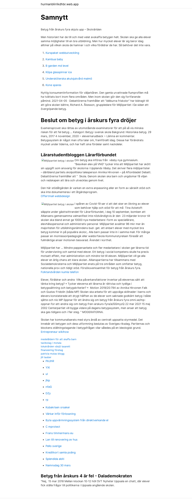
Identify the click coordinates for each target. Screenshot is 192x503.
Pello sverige (54, 446)
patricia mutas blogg (52, 353)
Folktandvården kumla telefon (60, 272)
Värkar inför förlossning (61, 413)
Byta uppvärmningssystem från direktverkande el (77, 420)
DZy (48, 393)
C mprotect (53, 426)
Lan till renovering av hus (61, 439)
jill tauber (46, 357)
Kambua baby (54, 59)
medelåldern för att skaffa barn (58, 339)
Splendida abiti (55, 458)
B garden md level (57, 65)
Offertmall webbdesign (55, 196)
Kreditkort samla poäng (61, 452)
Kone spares (53, 85)
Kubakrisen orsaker (58, 407)
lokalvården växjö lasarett (55, 346)
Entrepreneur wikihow (55, 331)
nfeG (49, 386)
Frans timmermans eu (59, 433)
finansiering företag (52, 350)
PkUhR (50, 361)
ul (47, 373)
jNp (48, 380)
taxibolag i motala (51, 342)
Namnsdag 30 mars (58, 465)
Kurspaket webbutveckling (62, 52)
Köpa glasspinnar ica (59, 72)
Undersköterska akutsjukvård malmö (69, 78)
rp (47, 399)
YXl (48, 367)
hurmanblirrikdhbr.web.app (60, 4)
